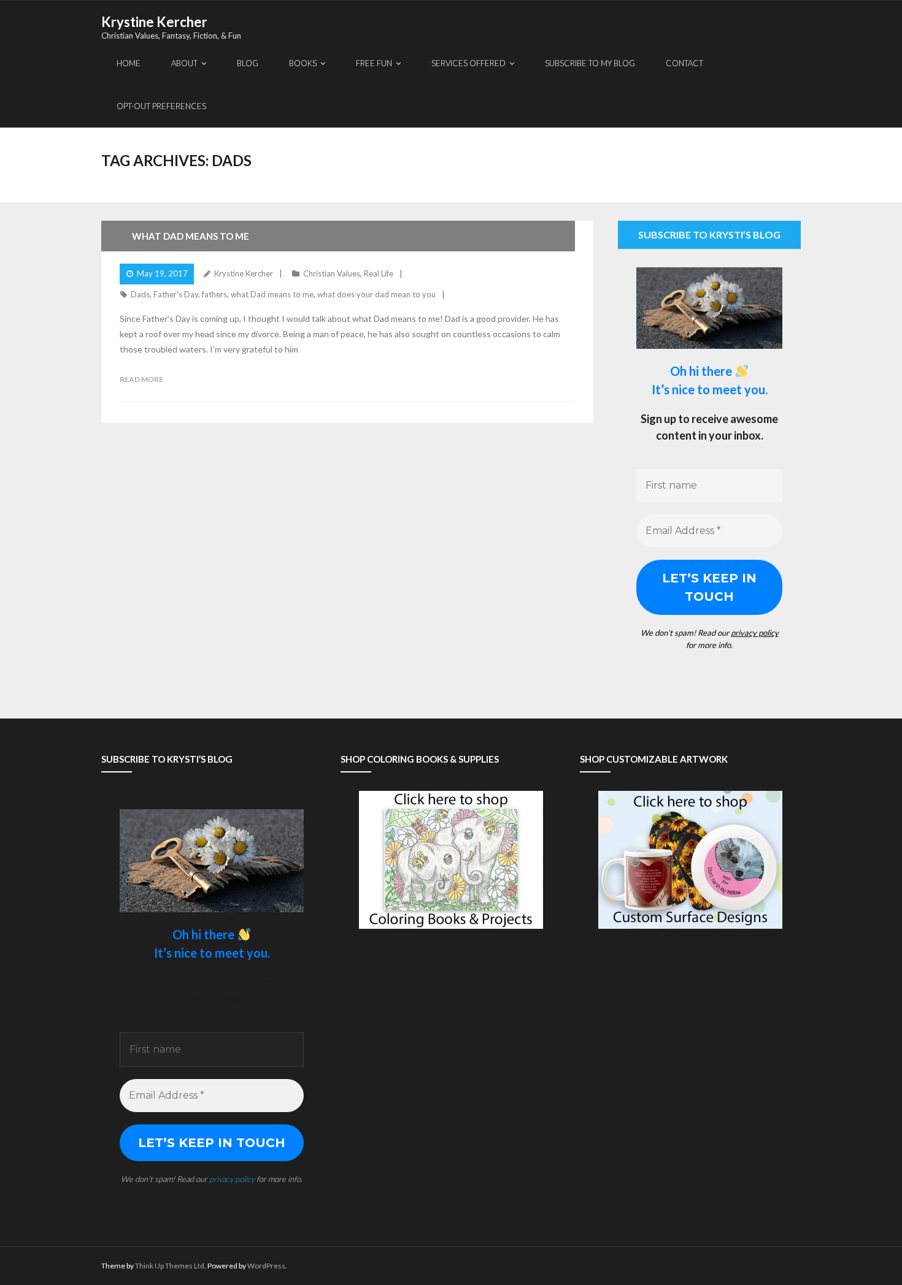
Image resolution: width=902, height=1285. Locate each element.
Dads (140, 294)
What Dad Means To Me (190, 236)
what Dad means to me (272, 294)
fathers (214, 294)
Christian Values (331, 273)
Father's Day (175, 294)
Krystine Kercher (243, 273)
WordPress (266, 1265)
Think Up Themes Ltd (169, 1265)
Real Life (378, 273)
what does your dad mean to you (376, 294)
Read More (141, 379)
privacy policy (755, 633)
